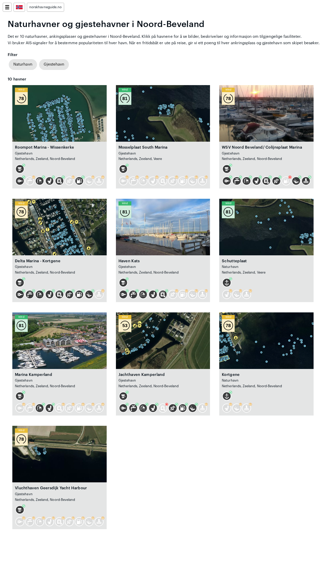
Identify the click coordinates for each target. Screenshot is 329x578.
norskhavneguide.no (45, 7)
